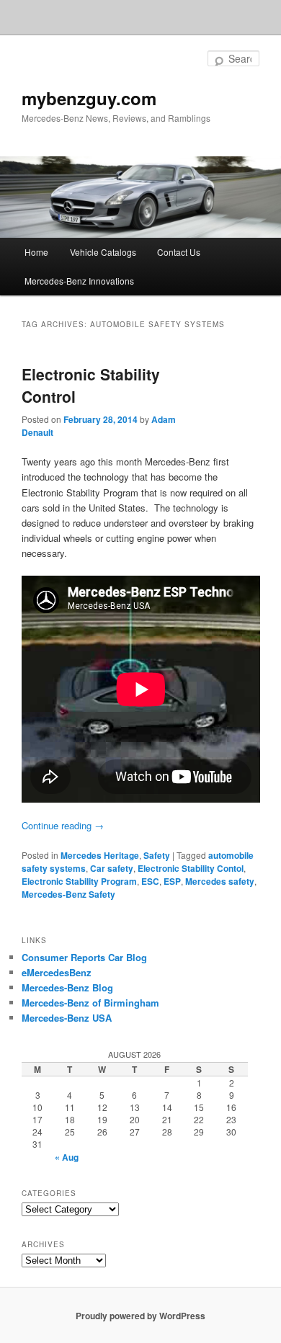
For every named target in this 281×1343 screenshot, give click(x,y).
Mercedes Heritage (100, 855)
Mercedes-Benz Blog (67, 987)
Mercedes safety (219, 881)
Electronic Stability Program (79, 881)
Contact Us (178, 252)
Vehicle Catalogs (103, 252)
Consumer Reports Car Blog (84, 957)
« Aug (67, 1157)
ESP (172, 881)
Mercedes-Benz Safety (68, 894)
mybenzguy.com (89, 98)
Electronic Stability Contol (191, 868)
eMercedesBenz (57, 972)
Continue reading (63, 825)
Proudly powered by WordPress (140, 1315)
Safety (156, 855)
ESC (150, 881)
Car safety (111, 868)
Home (36, 252)
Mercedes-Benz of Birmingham (90, 1002)
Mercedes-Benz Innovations (79, 281)
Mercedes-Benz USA (67, 1018)
